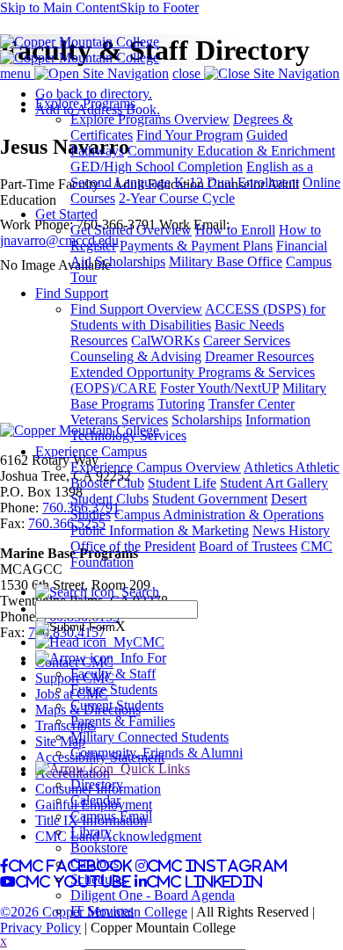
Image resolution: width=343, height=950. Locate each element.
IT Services (102, 910)
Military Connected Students (149, 736)
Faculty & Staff (113, 673)
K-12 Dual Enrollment (236, 182)
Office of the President (132, 546)
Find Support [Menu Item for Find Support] (71, 293)
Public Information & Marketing (159, 530)
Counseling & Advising (135, 356)
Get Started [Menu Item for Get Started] (66, 214)
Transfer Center (251, 403)
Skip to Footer (159, 7)
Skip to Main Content (60, 7)
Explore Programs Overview (150, 119)
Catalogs (94, 863)
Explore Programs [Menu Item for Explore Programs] (85, 103)
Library (91, 831)
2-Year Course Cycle (177, 198)
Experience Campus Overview (155, 467)
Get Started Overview (131, 229)
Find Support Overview (136, 308)
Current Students (117, 705)
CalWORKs (165, 340)
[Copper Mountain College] (79, 41)
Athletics (270, 467)
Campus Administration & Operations (219, 514)
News (270, 530)
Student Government (209, 498)
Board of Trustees (248, 546)
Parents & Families (122, 721)
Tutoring (181, 403)
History (309, 530)
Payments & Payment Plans (196, 245)
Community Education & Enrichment (231, 150)
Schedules (98, 879)
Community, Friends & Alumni (156, 752)
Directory (96, 784)
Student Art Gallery (274, 482)
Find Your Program (189, 134)
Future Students (113, 689)
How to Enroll (235, 229)
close (188, 73)
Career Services (246, 340)
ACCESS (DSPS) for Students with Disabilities (197, 316)
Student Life (182, 482)
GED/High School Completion (156, 166)
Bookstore (99, 847)
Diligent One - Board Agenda (152, 895)
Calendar (95, 800)
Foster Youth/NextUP (219, 388)
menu (17, 73)
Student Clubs (109, 498)
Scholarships (130, 261)
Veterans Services (119, 419)
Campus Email (111, 816)
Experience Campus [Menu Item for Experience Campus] (91, 451)
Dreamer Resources (259, 356)
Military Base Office (225, 261)
